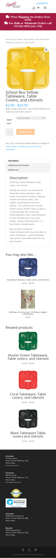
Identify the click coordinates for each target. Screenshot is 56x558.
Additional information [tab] (18, 165)
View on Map (10, 463)
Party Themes (17, 39)
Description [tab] (13, 161)
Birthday (21, 146)
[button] (46, 50)
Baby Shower (29, 39)
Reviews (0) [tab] (13, 170)
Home (8, 39)
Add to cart (25, 132)
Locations (42, 3)
